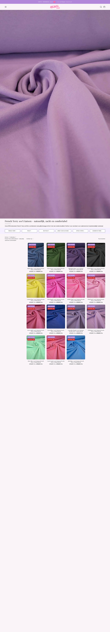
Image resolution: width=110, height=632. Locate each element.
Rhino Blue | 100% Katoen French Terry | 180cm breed (35, 269)
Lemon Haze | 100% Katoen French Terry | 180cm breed (35, 300)
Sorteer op (29, 238)
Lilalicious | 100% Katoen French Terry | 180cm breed (96, 331)
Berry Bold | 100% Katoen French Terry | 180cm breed (36, 331)
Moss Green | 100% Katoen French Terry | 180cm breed (55, 269)
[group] (55, 2)
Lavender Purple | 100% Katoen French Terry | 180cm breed (76, 331)
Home (6, 237)
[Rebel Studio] (55, 7)
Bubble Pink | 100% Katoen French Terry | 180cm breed (75, 300)
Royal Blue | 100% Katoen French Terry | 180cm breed (56, 331)
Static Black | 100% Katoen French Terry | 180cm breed (95, 269)
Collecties (12, 237)
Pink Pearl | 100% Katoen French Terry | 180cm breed (96, 300)
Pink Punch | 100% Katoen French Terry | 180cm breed (55, 300)
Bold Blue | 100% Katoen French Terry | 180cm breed (76, 362)
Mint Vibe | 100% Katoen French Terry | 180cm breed (36, 362)
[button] (101, 7)
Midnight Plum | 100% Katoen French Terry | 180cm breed (75, 269)
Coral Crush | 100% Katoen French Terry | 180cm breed (55, 362)
